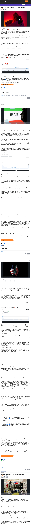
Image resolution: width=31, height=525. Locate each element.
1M (4, 162)
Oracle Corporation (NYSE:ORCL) (24, 51)
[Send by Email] (7, 87)
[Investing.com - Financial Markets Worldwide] (4, 1)
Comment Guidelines (3, 471)
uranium (9, 418)
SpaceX (8, 499)
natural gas (8, 424)
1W (3, 162)
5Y (8, 162)
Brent (13, 440)
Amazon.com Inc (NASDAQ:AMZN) (12, 51)
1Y (7, 162)
